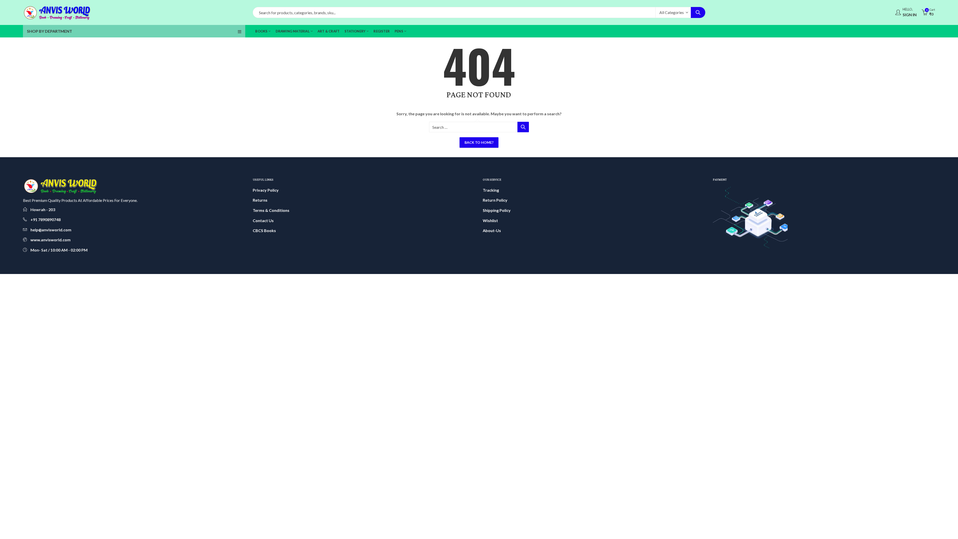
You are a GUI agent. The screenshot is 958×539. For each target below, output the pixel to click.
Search (698, 12)
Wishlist (490, 220)
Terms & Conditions (271, 210)
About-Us (492, 230)
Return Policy (495, 200)
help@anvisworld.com (50, 229)
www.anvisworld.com (50, 239)
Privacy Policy (266, 190)
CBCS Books (264, 230)
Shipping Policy (497, 210)
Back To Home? (479, 142)
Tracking (491, 190)
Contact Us (263, 220)
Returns (260, 200)
